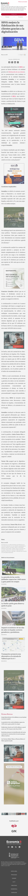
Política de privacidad (22, 1)
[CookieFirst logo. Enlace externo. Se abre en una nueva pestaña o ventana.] (5, 3)
